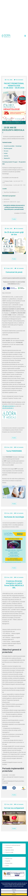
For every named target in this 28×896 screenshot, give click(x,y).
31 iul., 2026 (9, 79)
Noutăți (14, 219)
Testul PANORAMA (14, 451)
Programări (7, 861)
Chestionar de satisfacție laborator (12, 845)
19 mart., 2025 (9, 268)
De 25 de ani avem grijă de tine (14, 233)
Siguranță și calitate (9, 850)
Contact (7, 865)
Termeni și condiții (9, 852)
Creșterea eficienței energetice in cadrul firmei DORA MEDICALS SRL (14, 584)
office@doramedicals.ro (8, 406)
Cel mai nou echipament (14, 808)
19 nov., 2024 (9, 804)
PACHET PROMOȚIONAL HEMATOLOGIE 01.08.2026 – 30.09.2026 (14, 85)
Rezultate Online (8, 863)
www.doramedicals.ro (8, 408)
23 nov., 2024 (9, 447)
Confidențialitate (8, 847)
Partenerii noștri (8, 858)
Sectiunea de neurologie (14, 517)
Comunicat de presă (14, 272)
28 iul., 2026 (9, 228)
